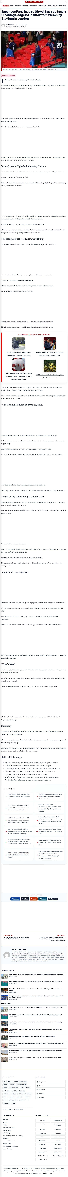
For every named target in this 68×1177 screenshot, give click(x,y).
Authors (4, 1122)
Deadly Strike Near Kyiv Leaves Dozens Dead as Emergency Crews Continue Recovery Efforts (35, 1057)
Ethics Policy (6, 1133)
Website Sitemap (7, 1109)
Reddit (34, 899)
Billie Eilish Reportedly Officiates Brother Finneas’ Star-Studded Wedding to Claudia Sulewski (35, 981)
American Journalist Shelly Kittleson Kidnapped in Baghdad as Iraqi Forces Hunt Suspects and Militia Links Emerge (20, 831)
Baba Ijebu (23, 1081)
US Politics (19, 1100)
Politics (49, 5)
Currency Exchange (58, 1155)
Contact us (25, 5)
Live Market (43, 1148)
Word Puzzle (58, 1129)
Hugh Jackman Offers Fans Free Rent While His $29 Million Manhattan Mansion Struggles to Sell (36, 974)
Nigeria (15, 1094)
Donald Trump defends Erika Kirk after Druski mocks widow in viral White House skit (19, 796)
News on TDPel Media (8, 1141)
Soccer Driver (42, 1144)
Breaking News (33, 5)
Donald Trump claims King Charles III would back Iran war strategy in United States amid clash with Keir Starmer (18, 808)
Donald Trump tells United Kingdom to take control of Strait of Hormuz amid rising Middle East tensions (50, 796)
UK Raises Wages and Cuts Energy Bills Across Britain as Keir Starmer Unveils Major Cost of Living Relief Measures (19, 820)
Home (11, 5)
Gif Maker (42, 1124)
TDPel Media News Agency (34, 1)
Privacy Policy (6, 1143)
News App (5, 1138)
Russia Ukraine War (15, 1097)
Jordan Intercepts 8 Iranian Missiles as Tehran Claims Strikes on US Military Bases (32, 1036)
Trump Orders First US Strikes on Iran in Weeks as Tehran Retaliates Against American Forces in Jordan (36, 989)
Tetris (58, 1140)
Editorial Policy (6, 1130)
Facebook (16, 899)
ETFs (22, 1087)
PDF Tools (42, 1120)
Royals (5, 1097)
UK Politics (11, 1100)
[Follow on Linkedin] (22, 24)
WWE (13, 1103)
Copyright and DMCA (8, 1127)
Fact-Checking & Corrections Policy (12, 1135)
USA (26, 1100)
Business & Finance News (59, 5)
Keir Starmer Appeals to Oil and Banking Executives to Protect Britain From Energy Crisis (50, 831)
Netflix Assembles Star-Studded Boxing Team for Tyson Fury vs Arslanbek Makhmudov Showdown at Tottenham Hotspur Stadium (19, 376)
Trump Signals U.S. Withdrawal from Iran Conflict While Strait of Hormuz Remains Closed (50, 842)
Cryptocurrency (14, 1087)
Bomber (43, 1137)
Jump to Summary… (8, 75)
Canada (12, 1084)
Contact (4, 1125)
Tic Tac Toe (58, 1133)
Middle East (7, 1094)
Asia (9, 1081)
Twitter (26, 899)
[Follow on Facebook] (19, 24)
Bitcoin (5, 1084)
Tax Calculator (58, 1152)
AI (4, 1081)
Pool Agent (28, 1094)
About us (5, 1119)
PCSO (20, 1094)
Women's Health (58, 1148)
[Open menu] (2, 2)
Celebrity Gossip (21, 1084)
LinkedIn (43, 899)
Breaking (6, 5)
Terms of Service (7, 1149)
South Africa (26, 1097)
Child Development (43, 1155)
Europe (28, 1087)
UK (4, 1100)
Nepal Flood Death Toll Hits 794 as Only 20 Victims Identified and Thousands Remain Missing (35, 1022)
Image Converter (58, 1120)
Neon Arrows (58, 1137)
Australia (15, 1081)
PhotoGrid (42, 1129)
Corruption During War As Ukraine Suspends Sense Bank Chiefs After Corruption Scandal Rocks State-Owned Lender (36, 996)
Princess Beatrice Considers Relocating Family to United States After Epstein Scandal (18, 855)
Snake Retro (43, 1133)
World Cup (6, 1103)
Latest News (18, 5)
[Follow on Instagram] (26, 24)
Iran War (14, 1090)
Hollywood (6, 1090)
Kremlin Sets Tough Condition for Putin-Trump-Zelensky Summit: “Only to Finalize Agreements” (36, 1043)
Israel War (22, 1090)
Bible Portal (58, 1144)
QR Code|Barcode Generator (58, 1124)
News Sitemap (18, 1109)
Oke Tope (11, 24)
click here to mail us (47, 1173)
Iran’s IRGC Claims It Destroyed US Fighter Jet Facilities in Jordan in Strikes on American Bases (35, 1050)
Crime (5, 1087)
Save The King (42, 1140)
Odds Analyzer (43, 1159)
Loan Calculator (43, 1152)
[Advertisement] (34, 98)
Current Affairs (42, 5)
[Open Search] (66, 1)
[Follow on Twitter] (16, 24)
